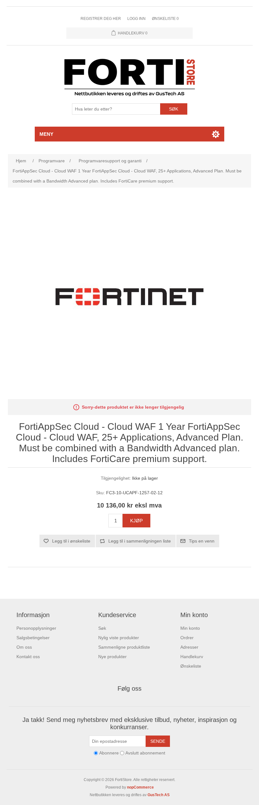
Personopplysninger (36, 628)
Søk (173, 108)
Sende (157, 741)
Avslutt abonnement (145, 753)
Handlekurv (191, 656)
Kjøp (136, 520)
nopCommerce (140, 787)
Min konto (190, 628)
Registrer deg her (101, 18)
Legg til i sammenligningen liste (139, 541)
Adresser (189, 647)
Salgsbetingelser (33, 637)
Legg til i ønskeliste (71, 541)
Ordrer (187, 637)
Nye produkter (112, 656)
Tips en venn (201, 541)
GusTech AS (159, 795)
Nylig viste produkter (118, 637)
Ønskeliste (190, 666)
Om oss (24, 647)
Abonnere (109, 753)
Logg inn (136, 18)
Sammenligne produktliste (124, 647)
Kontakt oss (28, 656)
